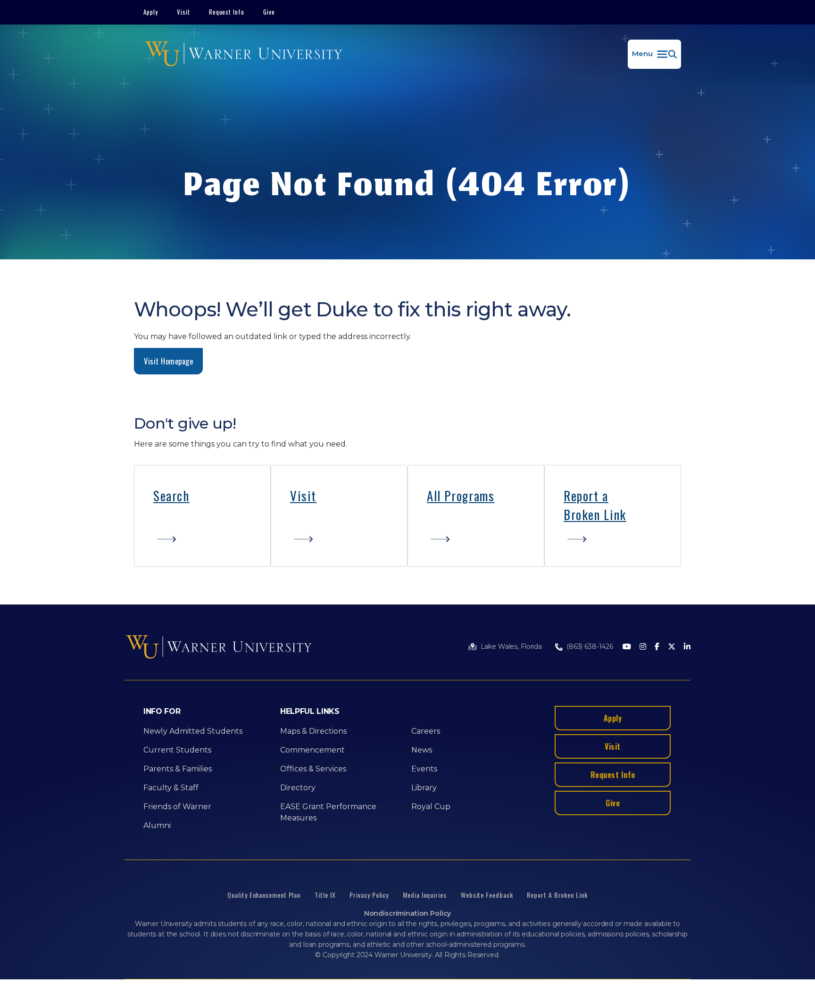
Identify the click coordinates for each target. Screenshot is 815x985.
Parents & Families (177, 768)
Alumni (157, 825)
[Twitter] (671, 647)
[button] (654, 54)
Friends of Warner (177, 806)
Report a (586, 495)
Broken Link (595, 514)
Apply (150, 12)
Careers (425, 731)
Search (171, 495)
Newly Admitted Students (192, 731)
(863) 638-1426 (589, 646)
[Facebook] (657, 647)
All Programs (460, 495)
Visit (183, 12)
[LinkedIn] (687, 647)
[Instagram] (643, 647)
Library (424, 787)
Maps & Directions (313, 731)
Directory (298, 787)
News (421, 749)
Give (269, 12)
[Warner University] (243, 54)
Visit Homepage (168, 361)
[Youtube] (627, 647)
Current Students (177, 749)
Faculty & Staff (171, 787)
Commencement (312, 749)
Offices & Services (313, 768)
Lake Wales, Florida (511, 646)
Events (424, 768)
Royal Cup (430, 806)
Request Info (227, 12)
